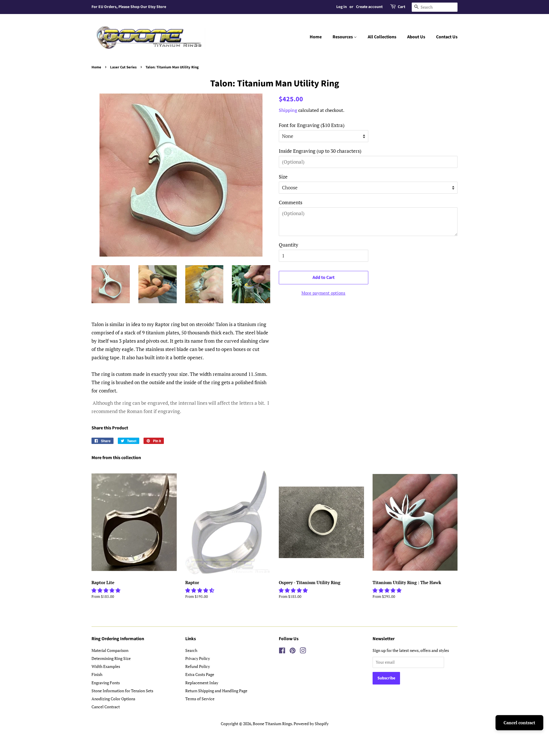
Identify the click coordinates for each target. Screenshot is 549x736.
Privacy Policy (197, 658)
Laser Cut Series (123, 67)
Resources (343, 37)
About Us (416, 37)
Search (191, 650)
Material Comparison (110, 650)
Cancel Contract (106, 706)
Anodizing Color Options (113, 698)
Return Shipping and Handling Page (216, 690)
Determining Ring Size (111, 658)
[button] (107, 590)
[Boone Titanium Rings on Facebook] (282, 651)
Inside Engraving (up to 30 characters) (320, 151)
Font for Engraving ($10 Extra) (312, 125)
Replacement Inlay (201, 682)
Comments (290, 202)
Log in (341, 7)
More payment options (323, 293)
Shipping (288, 110)
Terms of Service (199, 698)
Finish (97, 674)
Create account (369, 7)
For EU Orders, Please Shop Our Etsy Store (129, 7)
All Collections (382, 37)
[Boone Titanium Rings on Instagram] (303, 651)
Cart (401, 7)
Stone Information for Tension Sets (122, 690)
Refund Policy (197, 666)
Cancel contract (519, 722)
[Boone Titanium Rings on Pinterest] (292, 651)
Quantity (288, 244)
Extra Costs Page (199, 674)
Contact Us (447, 37)
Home (316, 37)
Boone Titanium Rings (272, 723)
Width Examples (106, 666)
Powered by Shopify (311, 723)
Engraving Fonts (106, 682)
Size (283, 176)
